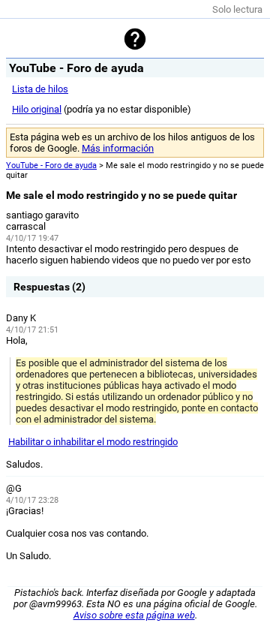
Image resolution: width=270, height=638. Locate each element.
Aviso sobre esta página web (134, 615)
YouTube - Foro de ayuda (51, 165)
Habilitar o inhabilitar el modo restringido (93, 441)
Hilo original (37, 109)
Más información (118, 148)
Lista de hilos (40, 89)
